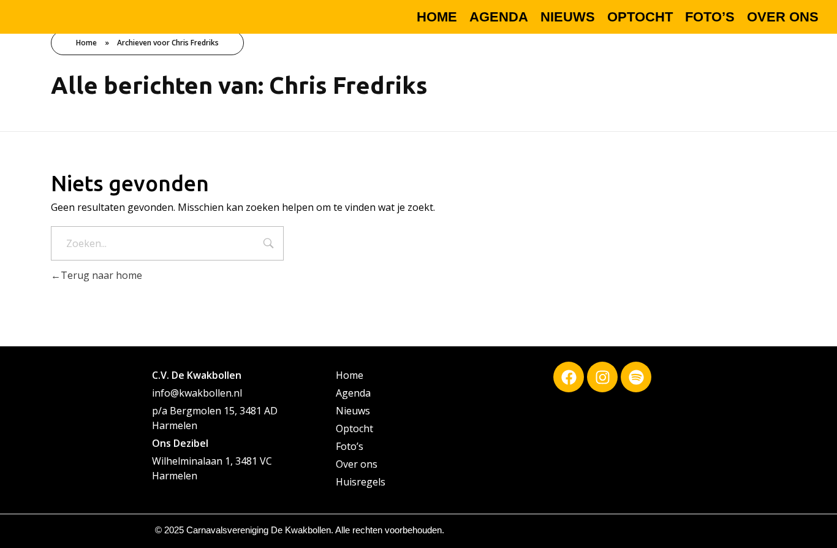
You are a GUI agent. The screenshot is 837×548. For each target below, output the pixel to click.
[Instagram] (602, 377)
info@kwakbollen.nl (197, 393)
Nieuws (353, 410)
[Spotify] (636, 377)
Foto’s (349, 446)
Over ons (356, 464)
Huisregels (360, 482)
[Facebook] (568, 377)
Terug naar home (101, 275)
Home (86, 42)
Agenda (353, 393)
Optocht (354, 428)
